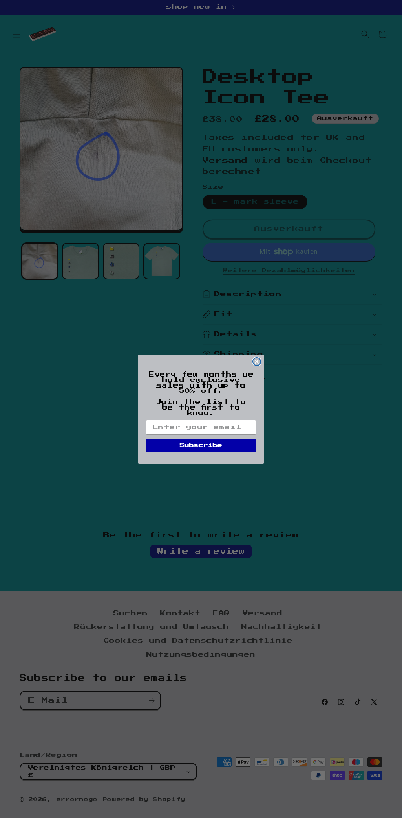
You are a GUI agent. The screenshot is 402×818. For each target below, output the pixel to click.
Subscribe (201, 445)
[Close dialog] (257, 362)
